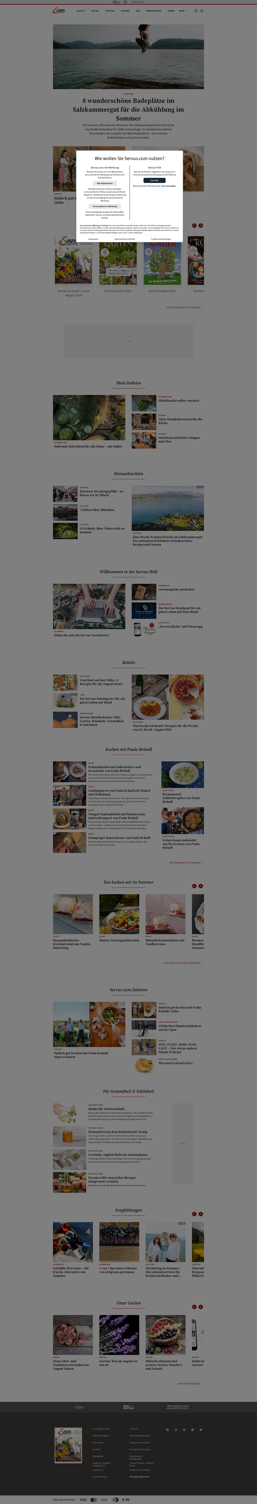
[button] (154, 180)
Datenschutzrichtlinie (125, 239)
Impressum (93, 239)
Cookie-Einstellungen (161, 239)
